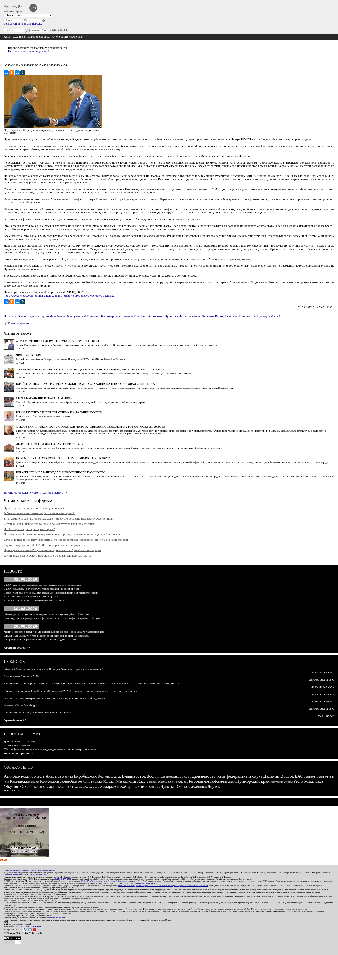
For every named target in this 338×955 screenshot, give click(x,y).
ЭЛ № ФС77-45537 (63, 879)
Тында (75, 787)
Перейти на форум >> (18, 753)
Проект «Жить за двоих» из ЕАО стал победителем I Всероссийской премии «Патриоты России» (51, 592)
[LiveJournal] (22, 72)
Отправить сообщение (13, 875)
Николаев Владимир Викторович (142, 316)
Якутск (214, 786)
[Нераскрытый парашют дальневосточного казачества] (9, 480)
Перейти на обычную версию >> (28, 51)
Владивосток (247, 316)
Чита (157, 787)
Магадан (109, 781)
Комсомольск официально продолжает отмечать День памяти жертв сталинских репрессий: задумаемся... (55, 698)
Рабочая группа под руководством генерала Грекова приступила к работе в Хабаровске (46, 614)
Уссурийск (94, 787)
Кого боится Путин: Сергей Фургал (21, 705)
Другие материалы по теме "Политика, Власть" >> (36, 492)
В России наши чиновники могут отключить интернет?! (39, 513)
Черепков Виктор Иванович (220, 316)
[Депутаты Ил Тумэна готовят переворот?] (9, 451)
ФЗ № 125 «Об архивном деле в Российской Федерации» (104, 881)
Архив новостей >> (17, 647)
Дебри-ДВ (13, 6)
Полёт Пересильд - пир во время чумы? (29, 529)
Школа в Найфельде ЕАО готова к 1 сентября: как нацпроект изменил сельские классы (46, 635)
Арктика (67, 776)
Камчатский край (24, 781)
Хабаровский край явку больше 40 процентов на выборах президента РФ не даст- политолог (91, 369)
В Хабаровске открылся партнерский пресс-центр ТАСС (31, 596)
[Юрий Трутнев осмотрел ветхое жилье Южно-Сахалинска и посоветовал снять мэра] (9, 391)
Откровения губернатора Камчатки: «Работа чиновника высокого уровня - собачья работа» (91, 426)
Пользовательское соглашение (16, 870)
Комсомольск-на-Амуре (61, 781)
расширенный (59, 29)
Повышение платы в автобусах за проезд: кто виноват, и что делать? (37, 712)
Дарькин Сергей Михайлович (47, 316)
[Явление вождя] (9, 362)
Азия (8, 776)
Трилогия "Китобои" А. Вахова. (19, 741)
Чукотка (167, 786)
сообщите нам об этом (56, 918)
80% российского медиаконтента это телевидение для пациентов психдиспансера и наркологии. (50, 749)
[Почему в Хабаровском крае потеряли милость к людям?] (9, 465)
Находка (153, 782)
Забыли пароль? (32, 23)
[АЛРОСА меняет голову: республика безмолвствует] (9, 348)
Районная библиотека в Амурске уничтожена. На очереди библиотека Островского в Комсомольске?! (54, 669)
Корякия (86, 782)
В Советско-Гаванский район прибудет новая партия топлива (34, 600)
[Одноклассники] (11, 72)
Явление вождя (28, 355)
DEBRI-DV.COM (22, 926)
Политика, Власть (15, 316)
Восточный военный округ (169, 776)
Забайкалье (310, 776)
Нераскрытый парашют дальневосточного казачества (61, 472)
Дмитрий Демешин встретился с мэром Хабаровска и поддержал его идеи (40, 639)
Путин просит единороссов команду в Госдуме (34, 508)
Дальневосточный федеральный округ (227, 776)
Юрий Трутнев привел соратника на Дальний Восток (59, 412)
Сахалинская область (38, 786)
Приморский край (268, 316)
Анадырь (53, 776)
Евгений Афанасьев (321, 679)
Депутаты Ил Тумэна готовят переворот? (49, 443)
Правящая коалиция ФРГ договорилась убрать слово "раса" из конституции (52, 550)
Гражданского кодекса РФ (144, 883)
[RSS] (3, 860)
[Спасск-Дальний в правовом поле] (9, 405)
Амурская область (29, 776)
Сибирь (60, 787)
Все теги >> (12, 790)
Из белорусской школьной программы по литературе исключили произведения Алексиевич (62, 534)
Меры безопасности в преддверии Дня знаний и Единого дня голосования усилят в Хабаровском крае (54, 631)
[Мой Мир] (17, 72)
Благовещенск (109, 776)
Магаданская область (132, 781)
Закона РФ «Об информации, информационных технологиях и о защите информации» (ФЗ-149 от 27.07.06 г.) (163, 885)
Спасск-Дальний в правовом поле (44, 398)
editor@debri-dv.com (38, 875)
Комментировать (19, 323)
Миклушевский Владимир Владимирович (93, 316)
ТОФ (68, 786)
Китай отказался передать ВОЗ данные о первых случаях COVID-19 (48, 555)
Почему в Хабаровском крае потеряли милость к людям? (63, 458)
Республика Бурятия (281, 781)
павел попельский (322, 672)
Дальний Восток (278, 776)
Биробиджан (85, 776)
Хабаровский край (137, 786)
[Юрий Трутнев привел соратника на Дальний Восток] (9, 420)
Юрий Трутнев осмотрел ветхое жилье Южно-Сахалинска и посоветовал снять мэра (85, 383)
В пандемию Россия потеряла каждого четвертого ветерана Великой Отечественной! (58, 518)
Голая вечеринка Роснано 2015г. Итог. (22, 676)
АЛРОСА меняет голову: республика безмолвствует (57, 341)
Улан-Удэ (83, 787)
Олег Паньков (325, 715)
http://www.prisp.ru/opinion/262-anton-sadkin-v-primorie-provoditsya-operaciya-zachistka (59, 295)
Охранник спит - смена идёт (17, 745)
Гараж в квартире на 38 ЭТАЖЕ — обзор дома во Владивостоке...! (47, 545)
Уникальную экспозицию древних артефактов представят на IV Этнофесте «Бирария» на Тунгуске (52, 618)
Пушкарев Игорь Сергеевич (183, 316)
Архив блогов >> (15, 720)
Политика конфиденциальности (42, 870)
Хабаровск (109, 786)
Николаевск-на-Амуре (172, 781)
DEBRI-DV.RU (37, 926)
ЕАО (299, 776)
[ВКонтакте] (6, 72)
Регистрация (12, 23)
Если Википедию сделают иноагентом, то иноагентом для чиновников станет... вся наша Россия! (66, 539)
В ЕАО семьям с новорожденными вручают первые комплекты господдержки (42, 585)
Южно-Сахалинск (191, 786)
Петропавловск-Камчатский (211, 781)
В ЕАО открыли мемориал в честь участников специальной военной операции (42, 588)
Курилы (96, 781)
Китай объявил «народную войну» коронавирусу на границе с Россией (49, 523)
